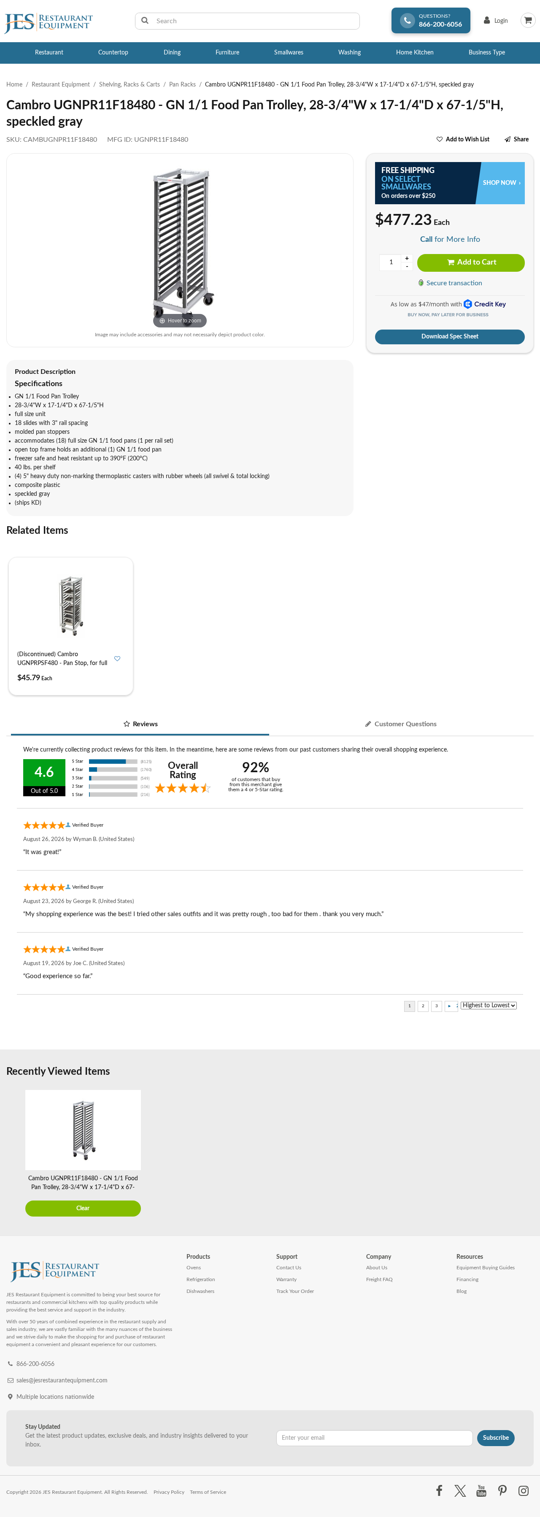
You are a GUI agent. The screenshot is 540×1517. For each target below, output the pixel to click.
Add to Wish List (467, 140)
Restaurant (49, 53)
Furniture (227, 53)
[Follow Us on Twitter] (460, 1491)
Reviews (144, 724)
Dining (172, 53)
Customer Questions (405, 724)
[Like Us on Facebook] (439, 1491)
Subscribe (496, 1438)
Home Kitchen (415, 53)
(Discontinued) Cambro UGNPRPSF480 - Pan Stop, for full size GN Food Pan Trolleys (62, 663)
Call (426, 239)
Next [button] (525, 1154)
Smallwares (288, 53)
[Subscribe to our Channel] (481, 1491)
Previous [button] (14, 1154)
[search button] (144, 21)
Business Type (487, 53)
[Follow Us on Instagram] (524, 1491)
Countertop (113, 53)
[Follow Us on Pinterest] (502, 1491)
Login (494, 23)
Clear (82, 1208)
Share (521, 140)
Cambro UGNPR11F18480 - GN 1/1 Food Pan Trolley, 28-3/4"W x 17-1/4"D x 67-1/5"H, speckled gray (83, 1187)
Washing (349, 53)
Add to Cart (476, 262)
